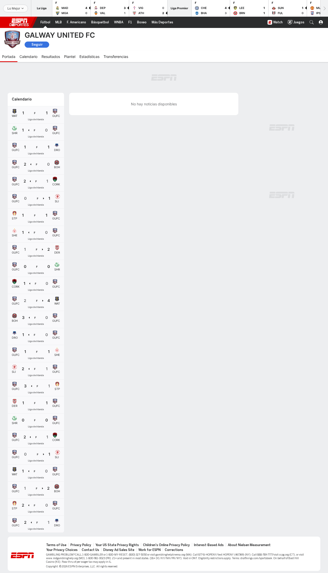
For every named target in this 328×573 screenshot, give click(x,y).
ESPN (19, 22)
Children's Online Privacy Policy (166, 545)
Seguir (37, 44)
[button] (312, 22)
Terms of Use (56, 545)
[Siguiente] (324, 8)
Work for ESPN (149, 550)
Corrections (174, 550)
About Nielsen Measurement (249, 545)
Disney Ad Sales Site (118, 550)
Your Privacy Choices (62, 550)
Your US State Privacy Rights (117, 545)
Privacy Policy (80, 545)
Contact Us (90, 550)
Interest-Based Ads (209, 545)
